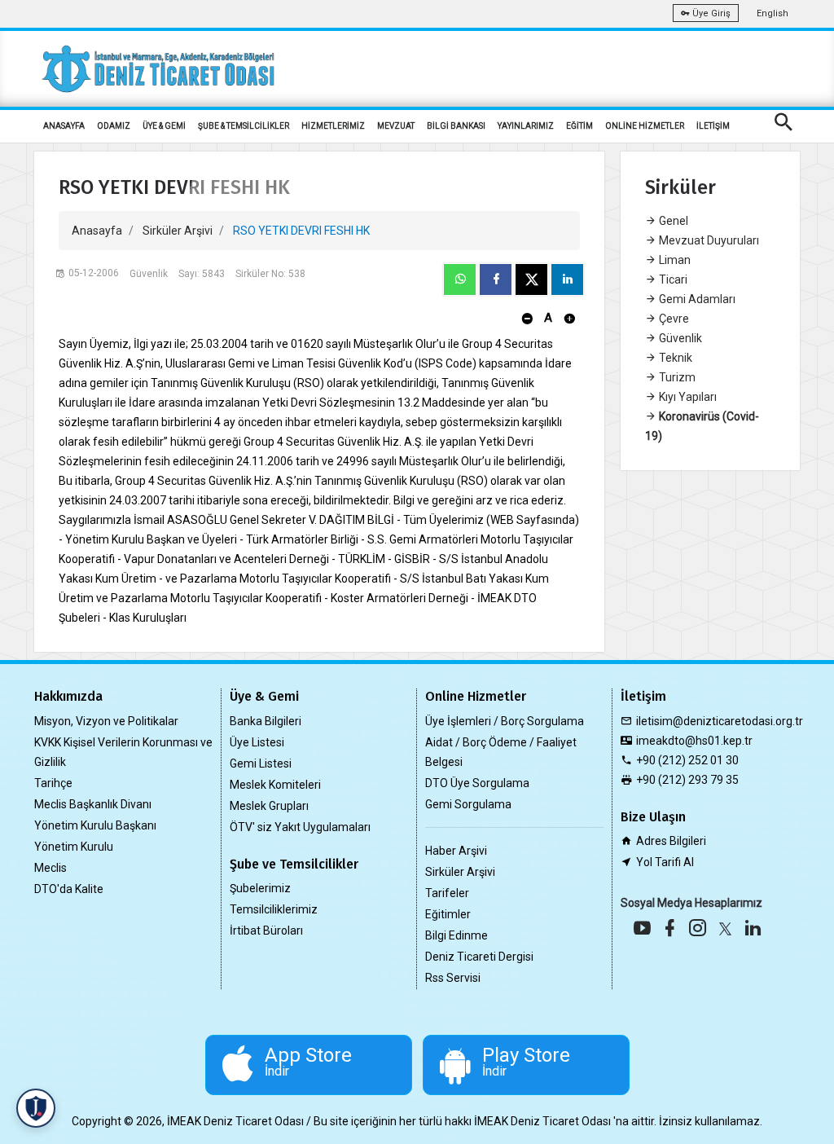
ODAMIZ (113, 125)
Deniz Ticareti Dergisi (479, 956)
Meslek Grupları (269, 805)
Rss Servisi (453, 977)
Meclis (50, 867)
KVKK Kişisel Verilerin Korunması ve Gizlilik (123, 752)
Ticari (671, 279)
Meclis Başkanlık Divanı (92, 804)
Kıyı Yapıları (686, 396)
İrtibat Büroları (266, 930)
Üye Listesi (257, 742)
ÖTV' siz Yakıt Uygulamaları (300, 827)
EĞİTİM (579, 125)
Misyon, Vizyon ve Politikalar (106, 721)
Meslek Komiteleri (275, 784)
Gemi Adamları (695, 299)
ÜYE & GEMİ (164, 125)
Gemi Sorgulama (468, 804)
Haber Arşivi (456, 850)
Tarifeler (447, 893)
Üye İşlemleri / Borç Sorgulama (504, 721)
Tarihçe (53, 783)
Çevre (672, 318)
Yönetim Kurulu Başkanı (95, 825)
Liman (673, 259)
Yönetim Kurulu (73, 846)
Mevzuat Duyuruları (707, 240)
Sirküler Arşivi (178, 230)
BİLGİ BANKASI (456, 125)
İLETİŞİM (713, 125)
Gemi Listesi (261, 763)
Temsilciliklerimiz (274, 909)
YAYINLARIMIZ (526, 125)
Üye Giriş (710, 13)
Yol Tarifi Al (665, 862)
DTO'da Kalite (68, 888)
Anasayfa (97, 230)
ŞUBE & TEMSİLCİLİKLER (243, 125)
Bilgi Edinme (456, 935)
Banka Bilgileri (265, 721)
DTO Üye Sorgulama (477, 783)
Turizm (676, 377)
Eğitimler (448, 914)
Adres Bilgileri (671, 840)
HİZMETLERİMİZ (333, 125)
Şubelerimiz (260, 888)
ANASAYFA (64, 125)
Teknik (674, 357)
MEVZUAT (396, 125)
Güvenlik (679, 338)
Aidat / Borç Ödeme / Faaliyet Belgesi (501, 752)
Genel (672, 220)
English (772, 13)
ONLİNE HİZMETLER (644, 125)
